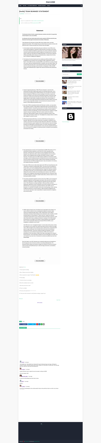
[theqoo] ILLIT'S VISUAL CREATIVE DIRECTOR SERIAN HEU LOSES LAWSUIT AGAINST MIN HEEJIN (73, 92)
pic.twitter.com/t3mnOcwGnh (38, 20)
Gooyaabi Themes (36, 441)
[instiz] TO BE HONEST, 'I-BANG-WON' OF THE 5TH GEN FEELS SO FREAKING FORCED (74, 102)
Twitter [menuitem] (24, 5)
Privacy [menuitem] (48, 5)
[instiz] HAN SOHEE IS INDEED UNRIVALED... (73, 97)
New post (21, 298)
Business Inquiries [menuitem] (42, 5)
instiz (22, 9)
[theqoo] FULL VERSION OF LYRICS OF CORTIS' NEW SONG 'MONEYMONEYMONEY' (74, 81)
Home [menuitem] (20, 5)
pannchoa (22, 13)
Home (20, 9)
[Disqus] (39, 374)
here (25, 267)
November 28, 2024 (35, 22)
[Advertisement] (39, 311)
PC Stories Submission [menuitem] (32, 5)
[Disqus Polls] (40, 344)
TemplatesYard (27, 441)
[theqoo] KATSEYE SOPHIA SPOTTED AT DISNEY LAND (74, 87)
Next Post (58, 300)
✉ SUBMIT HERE (64, 67)
